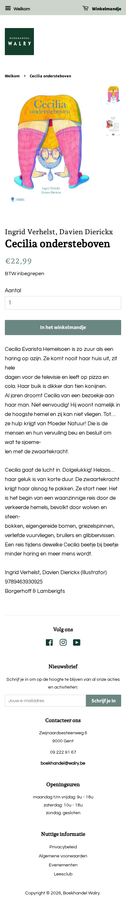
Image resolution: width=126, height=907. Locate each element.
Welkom (21, 9)
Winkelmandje (106, 9)
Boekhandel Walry (81, 893)
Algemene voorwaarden (63, 856)
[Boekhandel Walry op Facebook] (49, 644)
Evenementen (63, 865)
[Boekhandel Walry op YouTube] (76, 644)
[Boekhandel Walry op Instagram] (63, 644)
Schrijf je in (103, 700)
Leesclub (63, 874)
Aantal (13, 291)
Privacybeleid (63, 846)
